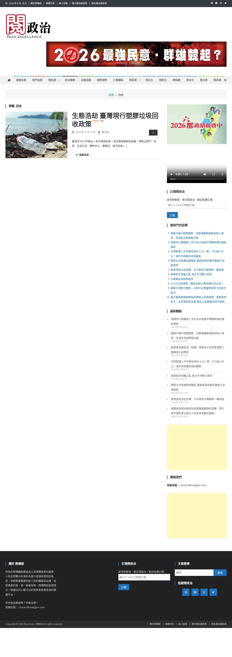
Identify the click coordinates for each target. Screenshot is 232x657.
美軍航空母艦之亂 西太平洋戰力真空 (191, 274)
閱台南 (204, 80)
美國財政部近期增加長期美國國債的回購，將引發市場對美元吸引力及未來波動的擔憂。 (197, 411)
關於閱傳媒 (36, 3)
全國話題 (86, 80)
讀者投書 (21, 80)
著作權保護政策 (79, 3)
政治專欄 (70, 80)
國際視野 (102, 80)
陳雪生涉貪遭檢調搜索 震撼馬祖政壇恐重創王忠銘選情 (198, 387)
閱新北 (163, 80)
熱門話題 (37, 80)
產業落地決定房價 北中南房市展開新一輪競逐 (197, 269)
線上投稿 (63, 3)
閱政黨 (133, 80)
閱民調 (52, 80)
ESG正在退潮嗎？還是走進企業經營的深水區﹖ (197, 283)
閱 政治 (105, 132)
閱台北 (149, 80)
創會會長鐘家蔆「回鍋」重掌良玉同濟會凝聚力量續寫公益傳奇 (197, 350)
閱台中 (190, 80)
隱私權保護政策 (99, 3)
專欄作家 (50, 3)
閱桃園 (176, 80)
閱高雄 (217, 80)
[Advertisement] (197, 447)
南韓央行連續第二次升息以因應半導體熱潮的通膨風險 (197, 321)
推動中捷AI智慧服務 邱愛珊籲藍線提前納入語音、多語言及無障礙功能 (197, 335)
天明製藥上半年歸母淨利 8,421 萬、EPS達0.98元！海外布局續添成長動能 (197, 364)
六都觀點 (118, 80)
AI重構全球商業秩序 (182, 279)
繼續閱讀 (84, 154)
